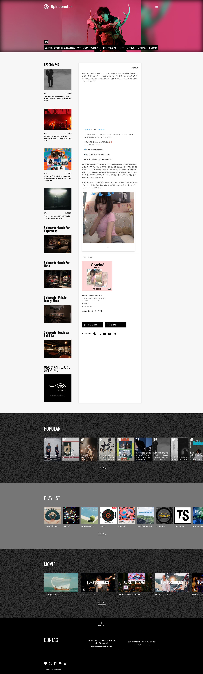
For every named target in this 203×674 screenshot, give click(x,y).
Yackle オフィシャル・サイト (92, 311)
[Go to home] (58, 6)
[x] (99, 335)
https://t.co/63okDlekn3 (95, 149)
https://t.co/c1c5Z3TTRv (102, 154)
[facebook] (104, 335)
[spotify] (95, 335)
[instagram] (114, 335)
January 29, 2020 (107, 159)
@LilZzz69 (89, 154)
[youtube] (109, 335)
